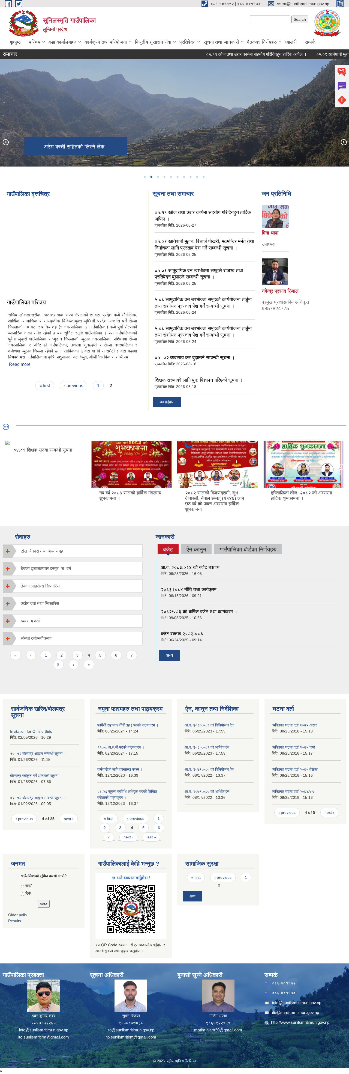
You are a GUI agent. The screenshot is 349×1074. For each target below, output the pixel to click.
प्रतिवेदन (187, 42)
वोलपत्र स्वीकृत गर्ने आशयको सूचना (34, 775)
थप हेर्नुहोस (167, 402)
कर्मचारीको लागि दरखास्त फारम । (120, 769)
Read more (20, 364)
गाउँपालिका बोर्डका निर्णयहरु (247, 549)
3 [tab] (157, 177)
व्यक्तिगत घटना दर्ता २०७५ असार (294, 725)
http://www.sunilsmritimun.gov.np (300, 1022)
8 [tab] (190, 177)
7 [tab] (184, 177)
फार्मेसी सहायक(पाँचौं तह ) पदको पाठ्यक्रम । (127, 725)
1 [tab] (144, 177)
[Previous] (5, 142)
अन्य (169, 655)
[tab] (72, 551)
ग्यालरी (291, 42)
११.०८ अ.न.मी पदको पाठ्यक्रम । (120, 747)
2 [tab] (151, 177)
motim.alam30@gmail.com (218, 1030)
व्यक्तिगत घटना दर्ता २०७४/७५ (293, 791)
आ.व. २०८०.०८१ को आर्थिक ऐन (207, 747)
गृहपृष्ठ (15, 42)
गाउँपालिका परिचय (26, 302)
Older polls (17, 915)
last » (151, 837)
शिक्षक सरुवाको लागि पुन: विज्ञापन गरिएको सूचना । (199, 380)
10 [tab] (203, 177)
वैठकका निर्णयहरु (262, 42)
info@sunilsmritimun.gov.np (43, 1030)
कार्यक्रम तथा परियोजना (106, 42)
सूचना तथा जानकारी (221, 42)
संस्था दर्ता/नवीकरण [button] (36, 638)
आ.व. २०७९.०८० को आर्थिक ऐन (207, 791)
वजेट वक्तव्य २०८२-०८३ (182, 633)
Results (14, 921)
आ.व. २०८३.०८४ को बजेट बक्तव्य (190, 567)
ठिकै (28, 893)
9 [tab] (197, 177)
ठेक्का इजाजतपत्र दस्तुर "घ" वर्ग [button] (46, 568)
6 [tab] (177, 177)
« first (45, 385)
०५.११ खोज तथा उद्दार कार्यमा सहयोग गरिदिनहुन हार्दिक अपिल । (234, 54)
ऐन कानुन (196, 549)
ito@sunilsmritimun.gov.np (130, 1030)
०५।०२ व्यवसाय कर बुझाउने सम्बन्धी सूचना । (195, 357)
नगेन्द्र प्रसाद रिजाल (280, 291)
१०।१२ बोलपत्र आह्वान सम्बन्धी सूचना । (38, 753)
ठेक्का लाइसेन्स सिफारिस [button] (40, 586)
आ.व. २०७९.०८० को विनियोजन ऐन (209, 769)
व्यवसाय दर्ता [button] (30, 621)
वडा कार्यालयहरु (62, 42)
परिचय (34, 42)
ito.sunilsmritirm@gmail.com (43, 1037)
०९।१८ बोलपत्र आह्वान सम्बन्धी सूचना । (38, 798)
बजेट (168, 550)
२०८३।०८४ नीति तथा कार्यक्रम (188, 589)
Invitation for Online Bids (31, 731)
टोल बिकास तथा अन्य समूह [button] (42, 551)
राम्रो (28, 885)
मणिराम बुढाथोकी (277, 237)
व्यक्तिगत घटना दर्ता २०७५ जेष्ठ (293, 747)
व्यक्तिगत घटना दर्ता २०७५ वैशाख (295, 769)
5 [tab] (171, 177)
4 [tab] (164, 177)
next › (69, 819)
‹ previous (73, 385)
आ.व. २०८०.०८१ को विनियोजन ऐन (209, 725)
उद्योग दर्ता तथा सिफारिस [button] (40, 603)
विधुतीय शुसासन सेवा (153, 42)
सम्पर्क (310, 42)
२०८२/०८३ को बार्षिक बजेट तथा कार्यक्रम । (199, 611)
